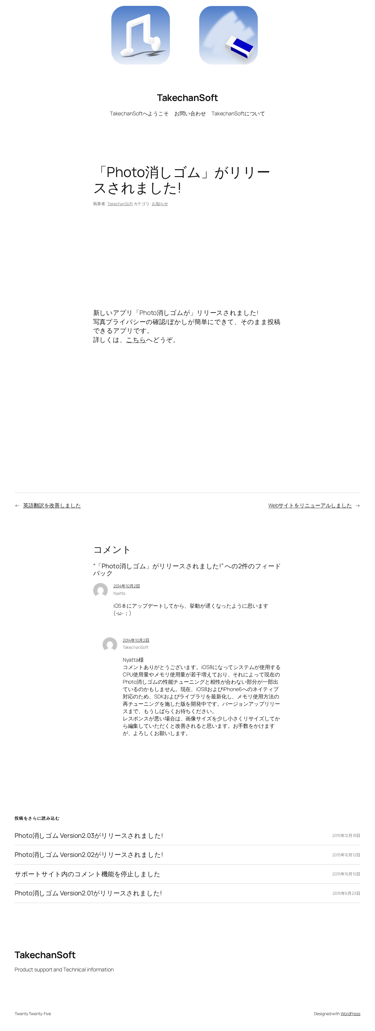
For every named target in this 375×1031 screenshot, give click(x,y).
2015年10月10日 (346, 874)
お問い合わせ (190, 113)
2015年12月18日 (346, 835)
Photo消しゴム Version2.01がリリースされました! (88, 893)
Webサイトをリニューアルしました (310, 505)
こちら (136, 339)
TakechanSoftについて (238, 113)
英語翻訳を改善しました (52, 505)
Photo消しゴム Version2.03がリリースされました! (89, 835)
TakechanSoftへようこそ (139, 113)
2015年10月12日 (346, 855)
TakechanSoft (187, 97)
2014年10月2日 (126, 586)
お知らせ (160, 203)
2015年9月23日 (346, 893)
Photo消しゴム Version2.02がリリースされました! (89, 854)
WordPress (350, 1013)
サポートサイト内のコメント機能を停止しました (88, 873)
